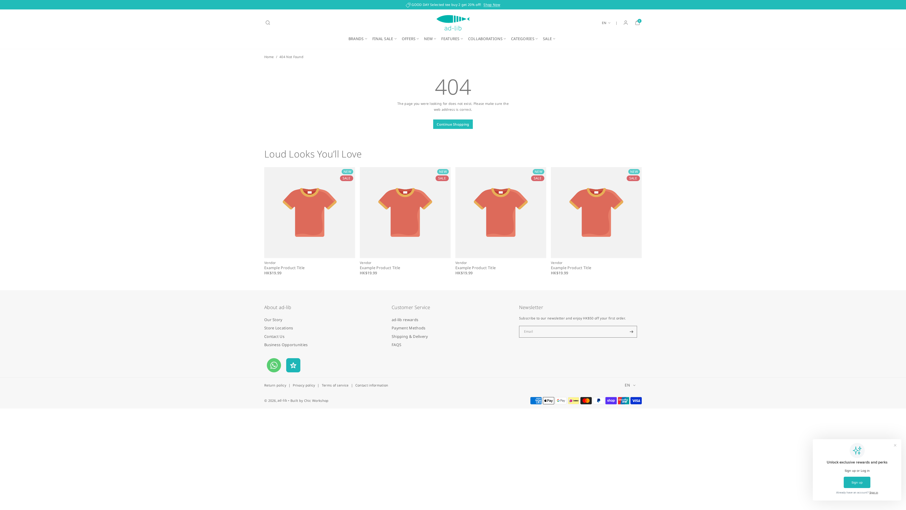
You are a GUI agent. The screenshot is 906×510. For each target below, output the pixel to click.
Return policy (275, 385)
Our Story (273, 319)
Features (450, 38)
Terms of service (335, 385)
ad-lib (282, 400)
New (428, 38)
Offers (409, 38)
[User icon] (625, 22)
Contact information (371, 385)
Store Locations (278, 328)
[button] (267, 22)
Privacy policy (304, 385)
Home (269, 57)
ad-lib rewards (405, 319)
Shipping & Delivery (410, 336)
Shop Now (491, 4)
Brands (356, 38)
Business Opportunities (286, 344)
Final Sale (382, 38)
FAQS (396, 344)
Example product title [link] (284, 268)
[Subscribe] (631, 331)
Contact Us (274, 336)
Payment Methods (409, 328)
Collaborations (485, 38)
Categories (522, 38)
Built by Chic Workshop (309, 400)
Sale (547, 38)
